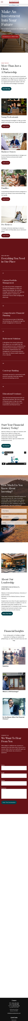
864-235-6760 (15, 1003)
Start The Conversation (9, 802)
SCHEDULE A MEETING (10, 36)
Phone (3, 780)
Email (2, 773)
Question (3, 788)
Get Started (6, 446)
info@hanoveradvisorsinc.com (14, 1013)
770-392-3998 (15, 1004)
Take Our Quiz (6, 530)
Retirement (14, 1020)
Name (2, 765)
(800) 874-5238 (16, 1005)
